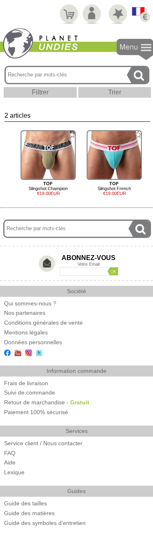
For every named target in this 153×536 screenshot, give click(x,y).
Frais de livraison (26, 383)
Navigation (135, 50)
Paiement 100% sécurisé (36, 412)
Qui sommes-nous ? (30, 303)
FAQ (10, 453)
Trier (114, 92)
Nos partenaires (24, 312)
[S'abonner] (112, 271)
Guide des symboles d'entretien (45, 523)
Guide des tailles (25, 503)
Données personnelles (33, 342)
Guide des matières (29, 513)
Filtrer (40, 92)
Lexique (14, 472)
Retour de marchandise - (46, 402)
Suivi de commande (29, 392)
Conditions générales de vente (43, 322)
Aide (10, 462)
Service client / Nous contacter (43, 443)
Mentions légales (26, 332)
